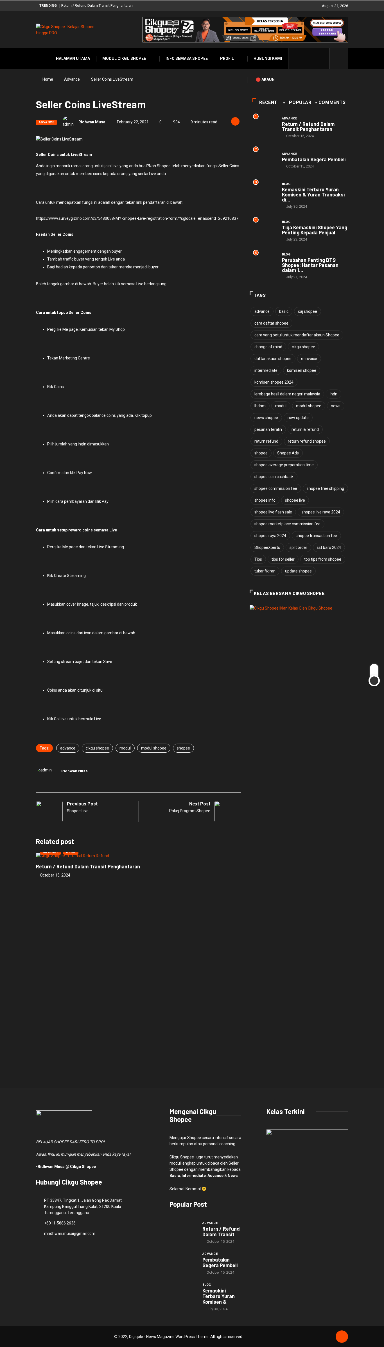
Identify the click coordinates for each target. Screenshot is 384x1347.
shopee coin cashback (273, 476)
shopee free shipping (325, 488)
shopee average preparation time (284, 465)
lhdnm (260, 406)
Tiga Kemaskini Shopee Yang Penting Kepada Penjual (314, 230)
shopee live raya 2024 (321, 512)
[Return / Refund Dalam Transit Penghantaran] (183, 1230)
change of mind (268, 347)
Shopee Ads (288, 453)
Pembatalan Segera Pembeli (313, 159)
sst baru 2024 (329, 547)
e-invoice (309, 358)
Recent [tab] (268, 102)
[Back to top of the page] (342, 1337)
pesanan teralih (268, 429)
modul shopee (153, 748)
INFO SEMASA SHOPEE (187, 58)
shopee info (264, 500)
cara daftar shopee (271, 323)
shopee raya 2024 (270, 535)
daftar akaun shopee (273, 358)
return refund (266, 441)
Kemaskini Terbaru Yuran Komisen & (218, 1296)
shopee (183, 748)
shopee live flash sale (273, 512)
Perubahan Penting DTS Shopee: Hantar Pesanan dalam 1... (310, 265)
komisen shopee (301, 370)
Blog (286, 184)
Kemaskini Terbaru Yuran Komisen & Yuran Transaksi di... (313, 194)
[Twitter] (304, 58)
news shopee (266, 417)
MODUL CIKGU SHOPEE (124, 58)
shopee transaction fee (316, 535)
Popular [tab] (300, 102)
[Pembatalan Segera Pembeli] (183, 1261)
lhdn (333, 394)
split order (298, 547)
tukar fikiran (264, 571)
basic (283, 311)
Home (47, 79)
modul (125, 748)
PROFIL (227, 58)
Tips (258, 559)
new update (298, 417)
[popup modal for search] (339, 58)
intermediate (265, 370)
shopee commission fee (275, 488)
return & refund (305, 429)
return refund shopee (307, 441)
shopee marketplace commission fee (287, 524)
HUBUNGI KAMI (268, 58)
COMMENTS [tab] (332, 102)
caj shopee (307, 311)
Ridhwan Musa (91, 122)
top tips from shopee (322, 559)
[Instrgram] (313, 58)
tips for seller (283, 559)
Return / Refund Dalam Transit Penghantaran (97, 5)
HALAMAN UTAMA (73, 58)
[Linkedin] (322, 58)
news (335, 406)
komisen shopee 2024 (273, 382)
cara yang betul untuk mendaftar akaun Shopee (296, 335)
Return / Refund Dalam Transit (221, 1231)
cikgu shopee (97, 748)
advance (67, 748)
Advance (72, 79)
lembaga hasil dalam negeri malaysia (287, 394)
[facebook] (296, 58)
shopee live (295, 500)
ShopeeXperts (267, 547)
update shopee (298, 571)
